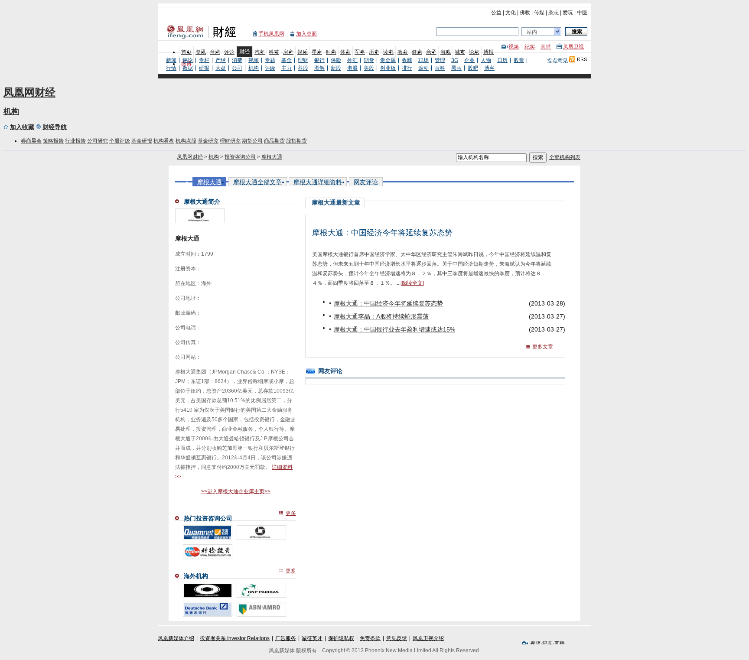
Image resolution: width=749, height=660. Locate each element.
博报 (488, 52)
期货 (369, 60)
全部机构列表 (564, 157)
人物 (486, 60)
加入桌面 (306, 34)
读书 (388, 52)
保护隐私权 (341, 638)
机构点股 (186, 141)
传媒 (539, 13)
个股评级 (119, 141)
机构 (253, 68)
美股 (369, 68)
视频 (513, 47)
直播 (546, 47)
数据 (187, 68)
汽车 (259, 52)
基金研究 (208, 141)
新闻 (171, 60)
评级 (270, 68)
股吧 (473, 68)
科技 (274, 52)
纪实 (529, 47)
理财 (303, 60)
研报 (204, 68)
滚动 (423, 68)
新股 (336, 68)
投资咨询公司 (240, 157)
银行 (319, 60)
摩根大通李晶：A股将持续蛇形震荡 (381, 316)
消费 (237, 60)
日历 (502, 60)
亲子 (431, 52)
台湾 (215, 52)
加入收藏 (22, 127)
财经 (244, 52)
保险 (336, 60)
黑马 (456, 68)
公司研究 (97, 141)
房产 (288, 52)
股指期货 (296, 141)
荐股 (303, 68)
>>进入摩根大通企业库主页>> (235, 491)
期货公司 (252, 141)
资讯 (200, 52)
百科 (440, 68)
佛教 (525, 13)
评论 (229, 52)
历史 (374, 52)
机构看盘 (163, 141)
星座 (317, 52)
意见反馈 (396, 638)
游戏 (445, 52)
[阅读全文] (412, 283)
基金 (286, 60)
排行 (407, 68)
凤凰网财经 (29, 92)
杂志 (553, 13)
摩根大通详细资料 (317, 182)
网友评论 (366, 182)
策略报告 (53, 141)
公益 (496, 13)
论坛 (474, 52)
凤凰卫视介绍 (428, 638)
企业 (469, 60)
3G (454, 60)
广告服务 (285, 638)
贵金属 (388, 60)
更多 (291, 513)
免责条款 (370, 638)
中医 (582, 13)
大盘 (220, 68)
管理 (440, 60)
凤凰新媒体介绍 (176, 638)
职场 (423, 60)
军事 (360, 52)
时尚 (331, 52)
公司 (237, 68)
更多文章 (542, 347)
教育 (402, 52)
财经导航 (54, 127)
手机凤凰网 (271, 34)
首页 (186, 52)
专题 (270, 60)
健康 (417, 52)
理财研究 (230, 141)
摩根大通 (271, 157)
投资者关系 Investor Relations (235, 638)
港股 (352, 68)
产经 (220, 60)
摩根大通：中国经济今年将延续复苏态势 (382, 232)
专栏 (204, 60)
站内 (532, 32)
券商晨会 (31, 141)
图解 (319, 68)
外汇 (352, 60)
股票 (519, 60)
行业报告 (75, 141)
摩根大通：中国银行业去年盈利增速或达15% (394, 329)
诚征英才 (312, 638)
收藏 (407, 60)
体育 (345, 52)
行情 (171, 68)
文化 (510, 13)
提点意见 (557, 61)
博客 (489, 68)
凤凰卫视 (573, 47)
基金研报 (141, 141)
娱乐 (302, 52)
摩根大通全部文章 (257, 182)
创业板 (388, 68)
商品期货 (274, 141)
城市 (460, 52)
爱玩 (568, 13)
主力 (286, 68)
